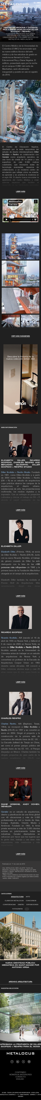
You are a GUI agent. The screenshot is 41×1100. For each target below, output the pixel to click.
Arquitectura (17, 896)
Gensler (5, 157)
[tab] (17, 897)
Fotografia (17, 909)
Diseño (21, 904)
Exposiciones (32, 904)
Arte (28, 896)
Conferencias (9, 904)
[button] (4, 947)
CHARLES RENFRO (11, 718)
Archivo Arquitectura (20, 982)
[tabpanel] (20, 947)
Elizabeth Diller (11, 546)
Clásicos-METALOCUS (14, 900)
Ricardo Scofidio (11, 632)
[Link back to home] (15, 4)
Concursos (31, 900)
